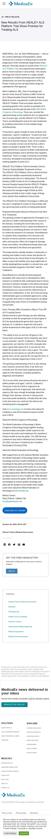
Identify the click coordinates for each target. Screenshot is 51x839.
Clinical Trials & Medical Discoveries (17, 532)
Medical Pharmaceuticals (18, 636)
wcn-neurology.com (15, 409)
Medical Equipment (15, 631)
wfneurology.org (21, 491)
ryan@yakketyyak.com (12, 501)
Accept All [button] (23, 833)
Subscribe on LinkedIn (15, 510)
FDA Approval (13, 612)
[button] (4, 3)
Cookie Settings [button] (10, 833)
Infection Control (14, 622)
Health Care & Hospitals (17, 617)
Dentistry (11, 607)
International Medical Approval (20, 627)
